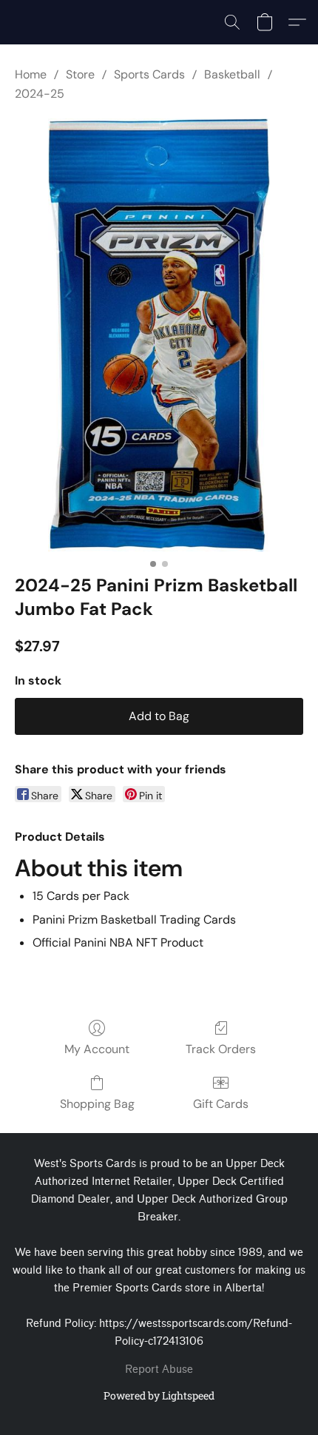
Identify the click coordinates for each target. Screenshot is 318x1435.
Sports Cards (149, 74)
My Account (96, 1049)
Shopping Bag (97, 1104)
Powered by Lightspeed (159, 1395)
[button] (232, 22)
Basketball (232, 74)
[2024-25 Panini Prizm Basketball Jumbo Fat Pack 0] (159, 334)
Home (31, 74)
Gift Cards (220, 1104)
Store (80, 74)
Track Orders (221, 1049)
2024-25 (39, 93)
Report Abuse (159, 1369)
